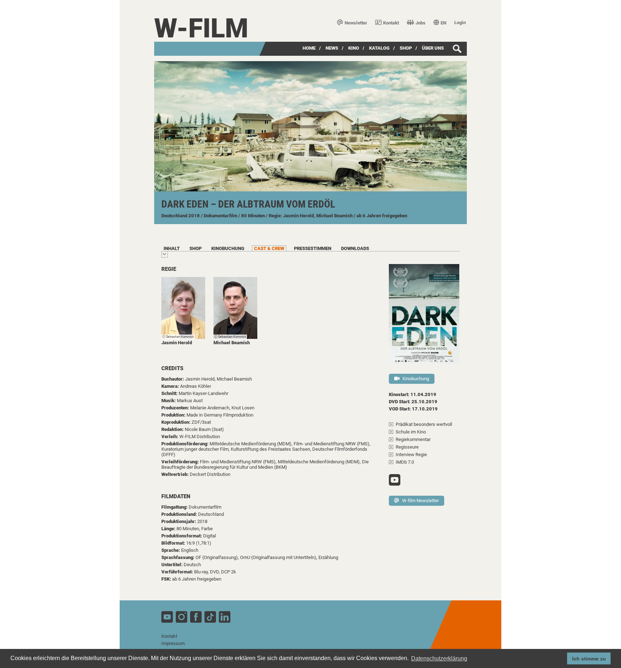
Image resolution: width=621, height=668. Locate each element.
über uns (433, 48)
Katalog (379, 48)
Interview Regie (411, 454)
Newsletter (356, 23)
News (332, 48)
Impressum (173, 643)
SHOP (406, 48)
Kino (353, 48)
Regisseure (407, 447)
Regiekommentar (413, 439)
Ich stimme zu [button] (589, 659)
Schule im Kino (411, 432)
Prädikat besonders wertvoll (424, 424)
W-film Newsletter (420, 500)
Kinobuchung (415, 378)
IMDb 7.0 (405, 462)
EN (443, 23)
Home (309, 48)
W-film (201, 28)
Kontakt (391, 23)
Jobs (420, 23)
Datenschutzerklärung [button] (439, 658)
